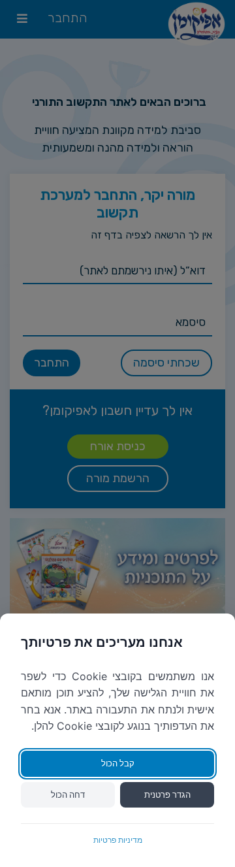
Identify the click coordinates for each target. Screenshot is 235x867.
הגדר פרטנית (167, 794)
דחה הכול (68, 794)
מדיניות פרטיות (117, 840)
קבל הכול (117, 763)
